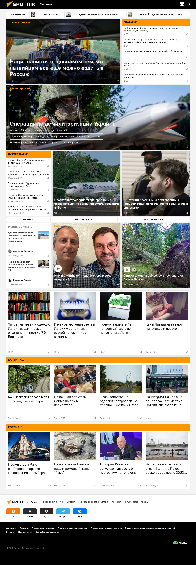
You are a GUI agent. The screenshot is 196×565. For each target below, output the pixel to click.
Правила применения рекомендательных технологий (150, 528)
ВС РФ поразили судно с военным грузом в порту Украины (45, 142)
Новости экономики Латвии (93, 502)
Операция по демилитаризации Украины (98, 117)
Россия (145, 502)
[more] (118, 81)
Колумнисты (131, 502)
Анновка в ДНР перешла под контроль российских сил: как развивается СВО (55, 136)
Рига (62, 502)
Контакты (23, 528)
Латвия (71, 502)
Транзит (116, 502)
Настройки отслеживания (47, 532)
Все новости (50, 502)
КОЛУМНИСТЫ (18, 227)
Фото (126, 226)
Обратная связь (25, 532)
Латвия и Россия (20, 22)
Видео (57, 226)
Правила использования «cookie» (106, 528)
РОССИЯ (13, 427)
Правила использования (43, 528)
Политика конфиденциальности (72, 528)
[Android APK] (180, 542)
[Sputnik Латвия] (22, 8)
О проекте (11, 528)
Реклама (10, 532)
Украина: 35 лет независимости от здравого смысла (40, 130)
